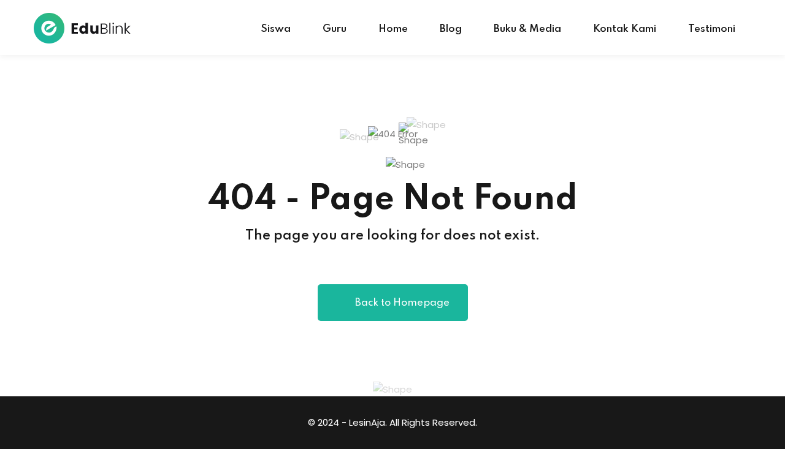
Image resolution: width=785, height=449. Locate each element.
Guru (335, 29)
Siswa (276, 29)
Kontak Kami (624, 29)
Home (393, 29)
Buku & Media (527, 29)
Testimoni (711, 29)
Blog (451, 29)
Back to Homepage (402, 303)
